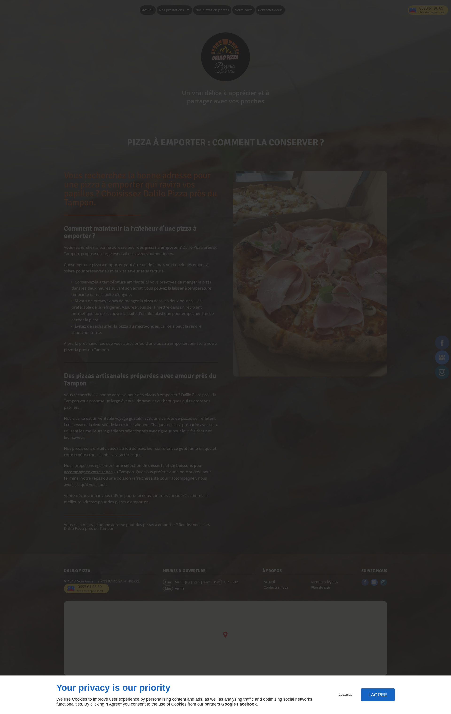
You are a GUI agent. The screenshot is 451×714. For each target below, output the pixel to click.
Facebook (247, 704)
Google (228, 704)
